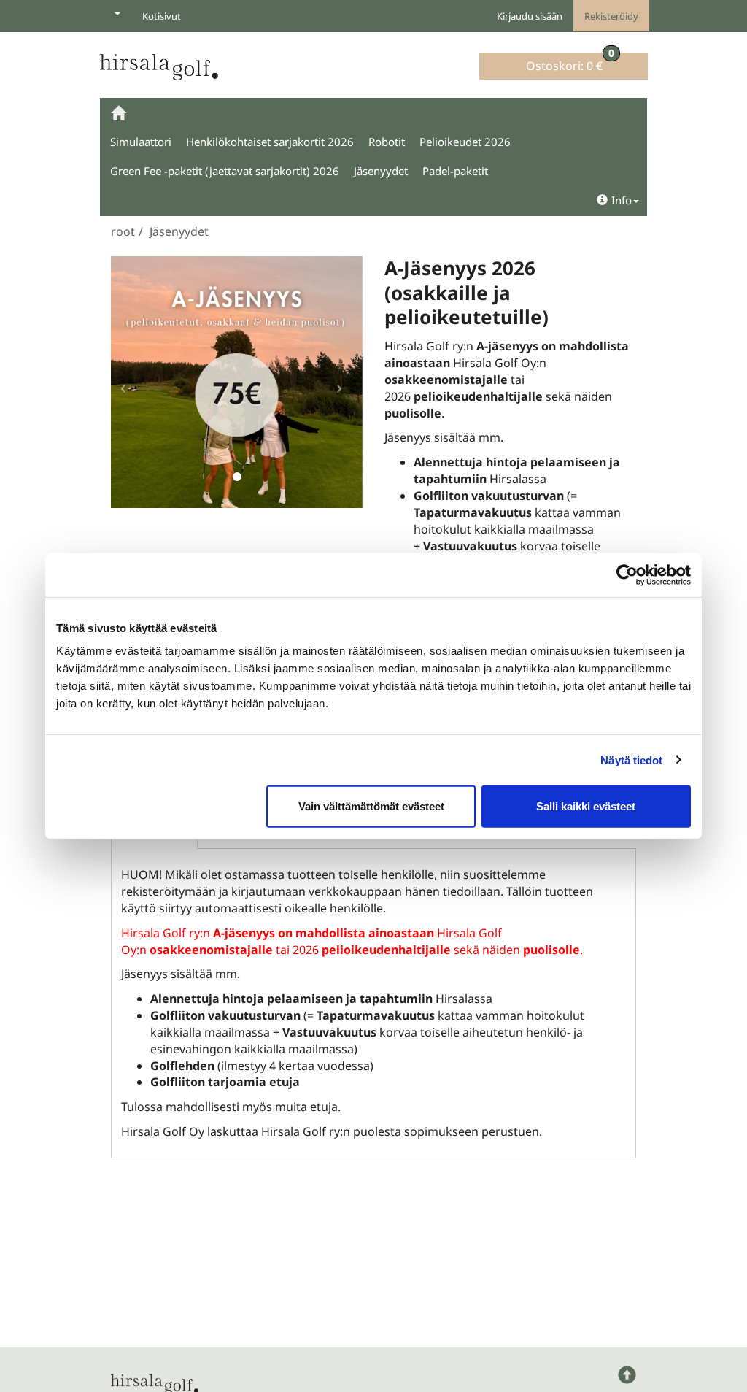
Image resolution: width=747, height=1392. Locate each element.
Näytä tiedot (631, 759)
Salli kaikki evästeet (585, 806)
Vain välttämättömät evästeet (371, 806)
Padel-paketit (455, 171)
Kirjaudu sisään (529, 16)
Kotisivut (161, 16)
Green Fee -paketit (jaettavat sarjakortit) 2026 (224, 171)
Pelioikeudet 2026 (465, 141)
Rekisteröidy (611, 16)
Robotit (386, 141)
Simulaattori (140, 141)
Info (621, 200)
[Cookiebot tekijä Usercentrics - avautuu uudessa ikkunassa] (627, 574)
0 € (570, 63)
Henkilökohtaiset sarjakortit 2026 (270, 141)
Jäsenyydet (381, 171)
